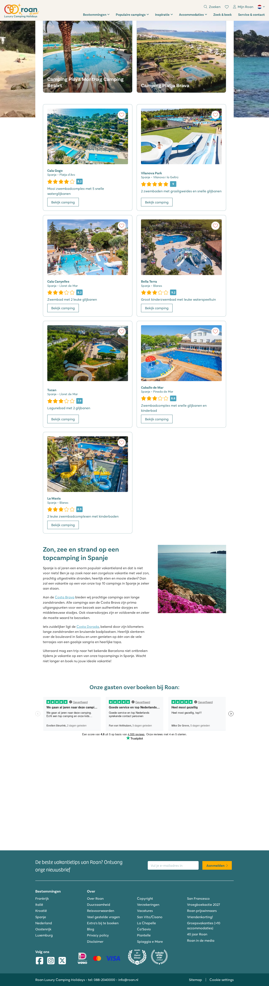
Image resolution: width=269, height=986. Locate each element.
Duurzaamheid (98, 904)
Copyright (145, 898)
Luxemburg (44, 935)
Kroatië (41, 911)
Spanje (40, 917)
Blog (90, 929)
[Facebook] (39, 961)
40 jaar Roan (197, 934)
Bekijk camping (63, 202)
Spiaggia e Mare (150, 941)
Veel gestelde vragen (103, 917)
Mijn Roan (245, 7)
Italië (39, 904)
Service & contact (251, 14)
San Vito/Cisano (149, 917)
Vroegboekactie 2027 (203, 904)
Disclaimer (95, 941)
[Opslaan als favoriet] (121, 115)
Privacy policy (98, 935)
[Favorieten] (227, 7)
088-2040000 (104, 980)
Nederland (43, 923)
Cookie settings (222, 979)
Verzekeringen (148, 904)
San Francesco (198, 898)
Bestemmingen (94, 14)
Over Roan (95, 898)
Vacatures (145, 911)
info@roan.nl (128, 980)
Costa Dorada (87, 626)
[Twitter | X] (62, 961)
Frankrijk (42, 898)
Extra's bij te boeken (103, 923)
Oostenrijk (43, 929)
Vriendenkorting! (200, 917)
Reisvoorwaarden (100, 911)
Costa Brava (64, 597)
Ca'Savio (144, 929)
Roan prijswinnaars (202, 911)
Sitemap (195, 979)
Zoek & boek (222, 14)
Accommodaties (191, 14)
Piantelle (144, 935)
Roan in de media (200, 940)
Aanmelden (215, 865)
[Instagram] (51, 961)
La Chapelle (146, 923)
